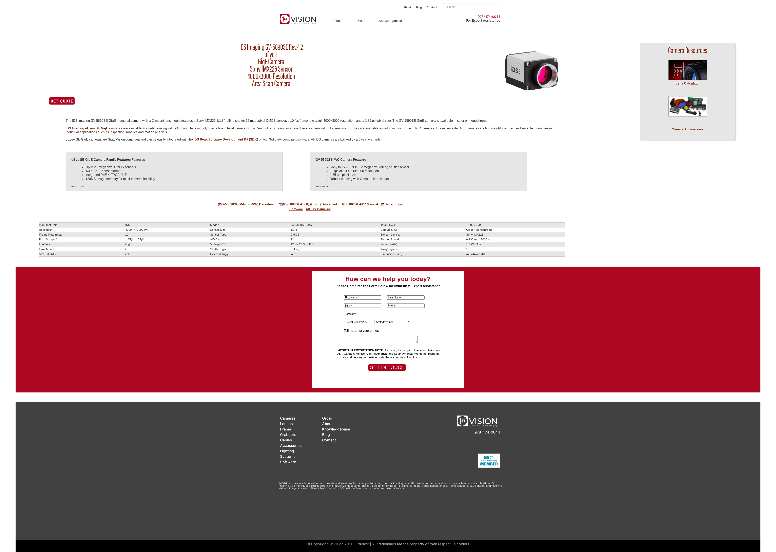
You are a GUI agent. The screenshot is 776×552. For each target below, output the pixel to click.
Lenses (286, 424)
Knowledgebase (390, 21)
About (407, 7)
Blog (419, 7)
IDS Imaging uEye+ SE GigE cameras (94, 128)
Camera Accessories (687, 129)
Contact (432, 7)
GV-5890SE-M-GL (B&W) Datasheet (248, 204)
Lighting (287, 451)
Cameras (288, 418)
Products (335, 21)
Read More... (78, 186)
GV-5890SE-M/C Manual (360, 204)
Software (296, 209)
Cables (286, 440)
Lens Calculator (688, 83)
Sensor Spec (394, 204)
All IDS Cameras (318, 209)
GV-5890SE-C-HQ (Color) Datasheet (310, 204)
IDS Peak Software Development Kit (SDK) (226, 139)
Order (360, 21)
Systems (287, 456)
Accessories (291, 445)
